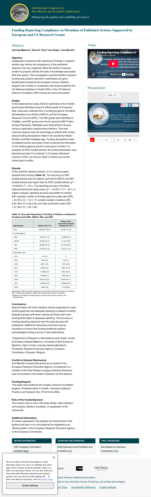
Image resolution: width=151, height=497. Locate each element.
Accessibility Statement (83, 487)
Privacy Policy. (47, 479)
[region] (30, 474)
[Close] (54, 457)
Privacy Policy (59, 487)
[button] (4, 3)
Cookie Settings (107, 487)
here (69, 451)
